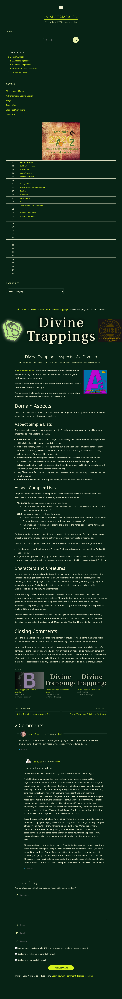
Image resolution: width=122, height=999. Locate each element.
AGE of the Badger (26, 162)
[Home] (18, 309)
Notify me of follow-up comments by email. (36, 954)
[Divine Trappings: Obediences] (91, 680)
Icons (22, 202)
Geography (24, 195)
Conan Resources (26, 173)
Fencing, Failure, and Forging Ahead (32, 187)
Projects (10, 100)
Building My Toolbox (27, 166)
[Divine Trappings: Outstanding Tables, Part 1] (60, 680)
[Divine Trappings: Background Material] (29, 680)
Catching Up (24, 169)
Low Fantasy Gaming (27, 216)
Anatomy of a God (25, 370)
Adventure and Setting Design (19, 96)
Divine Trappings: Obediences (88, 690)
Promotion (11, 105)
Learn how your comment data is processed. (72, 975)
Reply (60, 734)
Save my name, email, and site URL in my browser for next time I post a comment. (52, 948)
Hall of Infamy (25, 198)
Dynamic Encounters (27, 177)
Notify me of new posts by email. (32, 960)
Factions (23, 191)
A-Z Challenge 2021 (92, 362)
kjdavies (38, 761)
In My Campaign (61, 16)
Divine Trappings (60, 309)
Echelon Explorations (41, 309)
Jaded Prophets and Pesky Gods (31, 205)
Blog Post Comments (15, 110)
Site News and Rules (15, 91)
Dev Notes (11, 114)
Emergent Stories (26, 184)
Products (25, 309)
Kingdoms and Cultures (28, 212)
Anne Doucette (36, 734)
